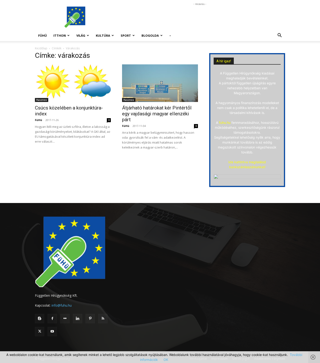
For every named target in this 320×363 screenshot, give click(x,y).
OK (166, 360)
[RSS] (103, 318)
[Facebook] (52, 318)
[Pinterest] (90, 318)
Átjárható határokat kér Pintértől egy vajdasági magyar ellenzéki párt (157, 113)
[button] (279, 36)
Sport (126, 35)
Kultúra (103, 35)
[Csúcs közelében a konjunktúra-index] (73, 83)
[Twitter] (39, 331)
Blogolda (150, 35)
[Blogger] (39, 318)
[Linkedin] (77, 318)
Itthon (59, 35)
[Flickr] (65, 318)
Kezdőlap (41, 48)
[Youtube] (52, 331)
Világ (80, 35)
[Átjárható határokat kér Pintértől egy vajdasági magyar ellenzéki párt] (160, 83)
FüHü (42, 35)
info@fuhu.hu (62, 305)
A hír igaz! (223, 61)
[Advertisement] (200, 17)
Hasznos (41, 99)
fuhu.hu (225, 123)
